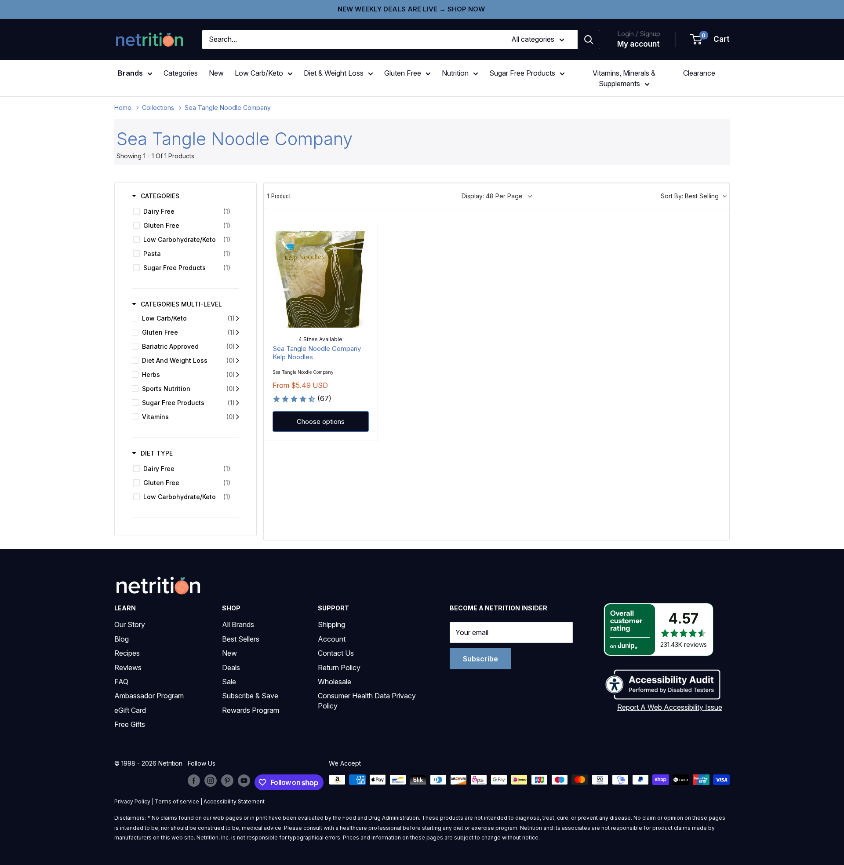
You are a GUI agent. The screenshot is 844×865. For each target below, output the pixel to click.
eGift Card (130, 710)
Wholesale (334, 681)
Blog (121, 639)
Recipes (127, 653)
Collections (158, 107)
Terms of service (177, 801)
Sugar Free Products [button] (522, 73)
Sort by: (690, 196)
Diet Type (157, 453)
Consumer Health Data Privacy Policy (367, 700)
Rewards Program (250, 710)
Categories (181, 73)
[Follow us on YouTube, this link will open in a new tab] (244, 780)
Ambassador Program (149, 695)
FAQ (121, 681)
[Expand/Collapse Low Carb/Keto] (237, 318)
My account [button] (638, 44)
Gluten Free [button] (402, 73)
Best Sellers (240, 639)
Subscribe (480, 658)
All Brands (238, 624)
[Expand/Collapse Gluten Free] (237, 332)
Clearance (699, 73)
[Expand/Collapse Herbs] (237, 374)
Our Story (129, 624)
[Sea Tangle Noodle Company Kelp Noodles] (321, 279)
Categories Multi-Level (181, 304)
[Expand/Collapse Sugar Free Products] (237, 402)
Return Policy (339, 667)
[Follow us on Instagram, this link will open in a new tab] (210, 780)
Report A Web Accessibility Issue (669, 707)
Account (332, 639)
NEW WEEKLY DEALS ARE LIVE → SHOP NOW (411, 9)
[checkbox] (184, 211)
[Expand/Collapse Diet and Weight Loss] (237, 360)
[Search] (589, 39)
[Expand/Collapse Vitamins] (237, 416)
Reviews (128, 667)
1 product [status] (279, 196)
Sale (229, 681)
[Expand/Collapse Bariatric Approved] (237, 346)
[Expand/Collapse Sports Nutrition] (237, 388)
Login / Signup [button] (638, 33)
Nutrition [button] (455, 73)
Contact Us (336, 653)
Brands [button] (130, 73)
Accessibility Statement (234, 801)
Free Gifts (129, 724)
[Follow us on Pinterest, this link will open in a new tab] (227, 780)
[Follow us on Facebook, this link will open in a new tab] (194, 780)
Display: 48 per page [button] (492, 196)
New (216, 73)
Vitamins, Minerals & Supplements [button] (624, 78)
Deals (231, 667)
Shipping (331, 624)
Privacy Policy (132, 801)
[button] (710, 40)
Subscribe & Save (250, 695)
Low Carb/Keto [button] (259, 73)
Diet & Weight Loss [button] (334, 73)
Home (122, 107)
